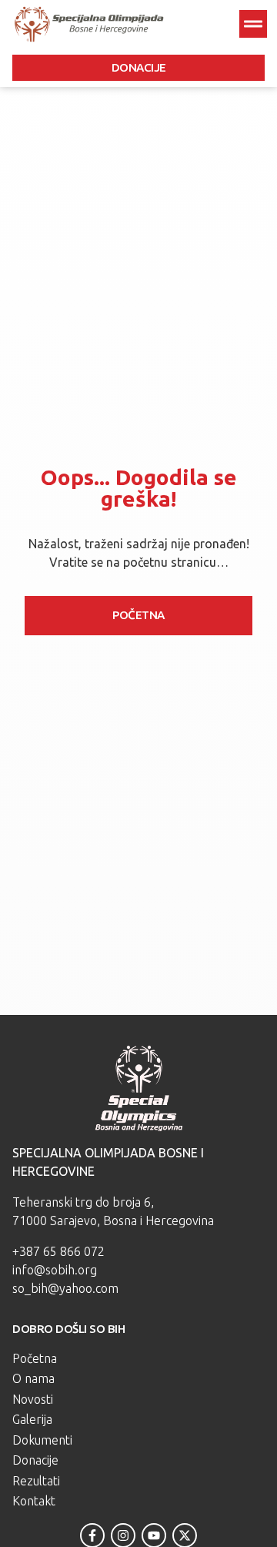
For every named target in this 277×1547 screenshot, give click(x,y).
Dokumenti (42, 1440)
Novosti (32, 1399)
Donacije (35, 1460)
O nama (33, 1378)
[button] (253, 24)
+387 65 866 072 (58, 1251)
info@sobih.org (54, 1270)
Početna (34, 1358)
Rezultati (36, 1481)
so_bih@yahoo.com (65, 1288)
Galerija (32, 1419)
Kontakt (33, 1501)
